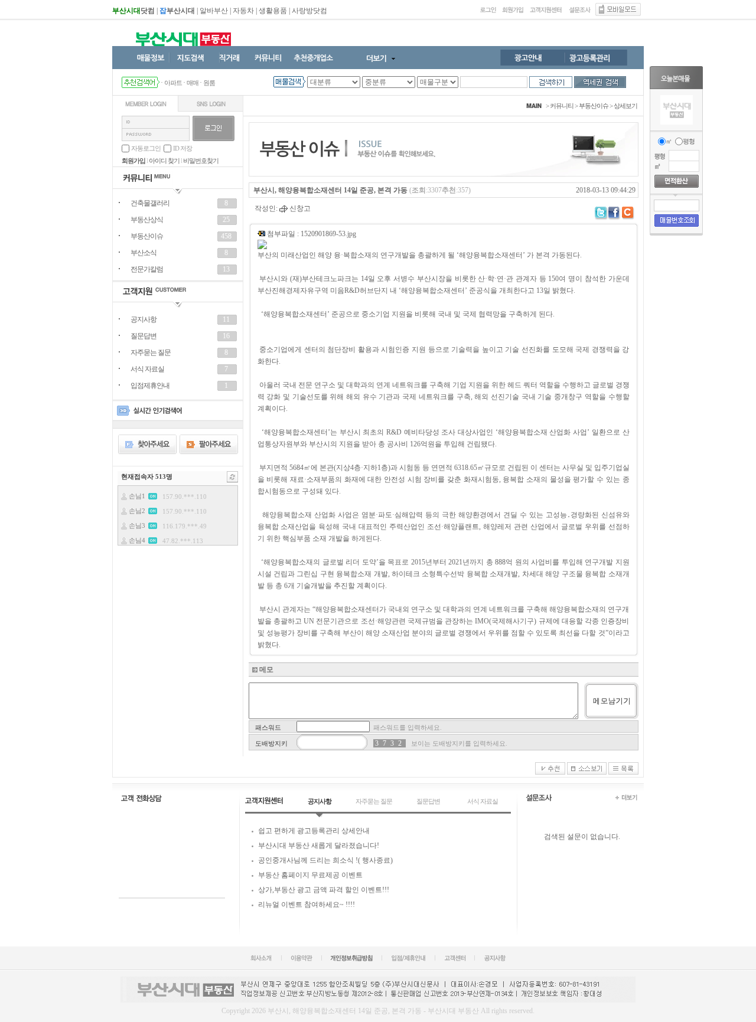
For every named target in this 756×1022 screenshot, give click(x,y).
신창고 (299, 208)
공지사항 (144, 319)
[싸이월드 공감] (629, 213)
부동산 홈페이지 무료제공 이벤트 (310, 875)
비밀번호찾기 (201, 160)
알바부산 (214, 10)
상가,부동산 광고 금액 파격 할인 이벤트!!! (323, 890)
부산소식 (144, 253)
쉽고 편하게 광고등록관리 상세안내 (314, 831)
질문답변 (144, 336)
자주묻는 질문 (151, 352)
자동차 (243, 10)
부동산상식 (147, 219)
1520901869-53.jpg (328, 234)
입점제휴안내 (150, 385)
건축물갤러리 (150, 203)
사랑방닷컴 (309, 10)
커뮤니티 (561, 105)
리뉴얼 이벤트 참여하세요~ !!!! (306, 904)
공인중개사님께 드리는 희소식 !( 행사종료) (325, 860)
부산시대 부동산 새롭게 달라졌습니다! (318, 845)
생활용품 (273, 10)
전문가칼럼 (147, 269)
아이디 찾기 (164, 160)
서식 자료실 (147, 369)
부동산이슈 (147, 236)
